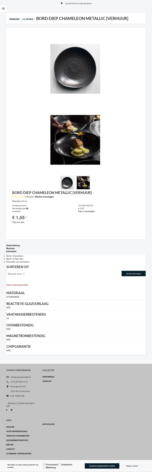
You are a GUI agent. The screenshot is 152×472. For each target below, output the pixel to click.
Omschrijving (13, 245)
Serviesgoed (48, 424)
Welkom (10, 427)
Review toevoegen (44, 196)
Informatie (11, 251)
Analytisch (66, 464)
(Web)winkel (48, 376)
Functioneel (52, 464)
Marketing (51, 467)
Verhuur (14, 19)
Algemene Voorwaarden (18, 453)
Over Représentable (16, 431)
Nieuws (9, 444)
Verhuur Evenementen (17, 435)
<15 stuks (27, 19)
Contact (10, 449)
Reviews (10, 248)
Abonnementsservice (17, 440)
